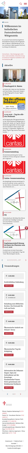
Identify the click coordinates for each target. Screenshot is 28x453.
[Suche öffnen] (20, 4)
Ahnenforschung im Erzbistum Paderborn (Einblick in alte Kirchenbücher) (13, 57)
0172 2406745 (12, 421)
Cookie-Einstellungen (14, 448)
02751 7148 (12, 433)
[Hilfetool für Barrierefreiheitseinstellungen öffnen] (26, 228)
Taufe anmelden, (10, 56)
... (17, 260)
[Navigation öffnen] (26, 4)
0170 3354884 (11, 425)
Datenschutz (18, 441)
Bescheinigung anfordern (14, 446)
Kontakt (13, 443)
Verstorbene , (6, 54)
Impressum (8, 441)
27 (20, 260)
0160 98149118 (9, 429)
